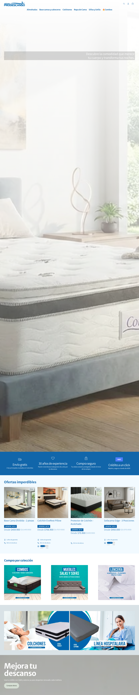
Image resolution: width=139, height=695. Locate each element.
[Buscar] (124, 3)
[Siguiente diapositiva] (32, 502)
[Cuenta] (128, 3)
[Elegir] (32, 515)
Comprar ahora (12, 685)
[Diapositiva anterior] (7, 502)
